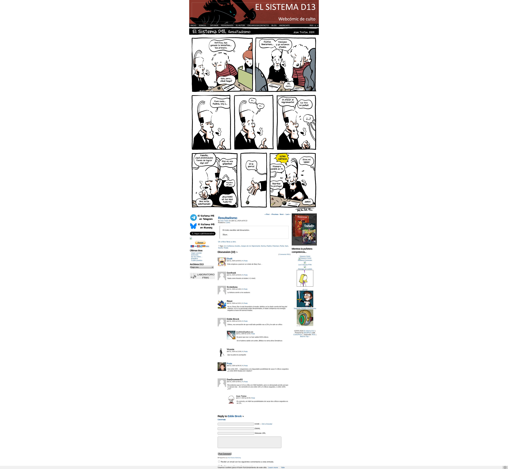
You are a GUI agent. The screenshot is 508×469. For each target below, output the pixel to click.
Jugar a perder (196, 253)
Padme (269, 246)
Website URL (260, 433)
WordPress (308, 333)
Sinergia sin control (305, 269)
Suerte (220, 248)
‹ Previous (274, 214)
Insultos (237, 246)
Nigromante (256, 246)
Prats (229, 363)
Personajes (227, 25)
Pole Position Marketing (234, 457)
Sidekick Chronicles (305, 260)
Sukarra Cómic (305, 256)
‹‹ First (267, 214)
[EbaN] (222, 265)
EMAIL (257, 428)
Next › (282, 214)
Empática (194, 259)
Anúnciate (284, 25)
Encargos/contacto (258, 25)
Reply (246, 261)
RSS (311, 25)
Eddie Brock (235, 416)
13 (225, 246)
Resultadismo (227, 218)
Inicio (193, 25)
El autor (240, 25)
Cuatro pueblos (196, 260)
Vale (283, 467)
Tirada (226, 248)
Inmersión (194, 255)
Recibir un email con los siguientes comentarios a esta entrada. (247, 462)
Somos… (203, 25)
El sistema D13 (254, 12)
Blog (274, 25)
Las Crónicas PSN (305, 265)
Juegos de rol (246, 246)
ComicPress (297, 335)
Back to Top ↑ (305, 336)
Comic (228, 223)
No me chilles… (197, 257)
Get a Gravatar (267, 424)
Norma (263, 246)
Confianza (230, 246)
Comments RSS (284, 254)
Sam (286, 246)
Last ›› (288, 214)
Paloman (276, 246)
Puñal (282, 246)
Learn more (273, 467)
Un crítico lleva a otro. (227, 242)
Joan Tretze (224, 221)
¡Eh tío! (304, 290)
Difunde (214, 25)
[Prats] (222, 370)
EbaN (229, 259)
